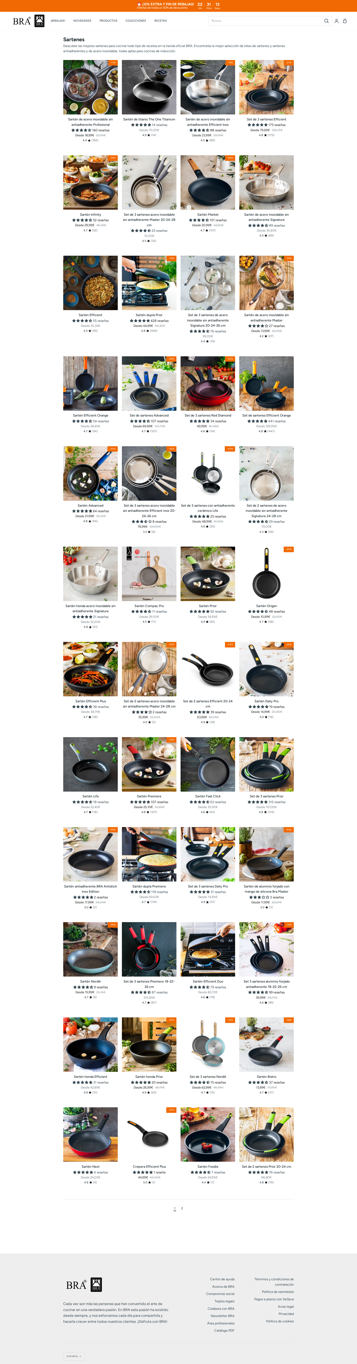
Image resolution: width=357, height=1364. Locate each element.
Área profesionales (220, 1323)
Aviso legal (286, 1307)
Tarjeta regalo (224, 1301)
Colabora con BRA (221, 1309)
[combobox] (264, 21)
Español (73, 1356)
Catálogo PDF (224, 1330)
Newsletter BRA (222, 1316)
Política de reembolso (278, 1292)
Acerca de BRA (223, 1287)
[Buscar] (326, 21)
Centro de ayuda (222, 1279)
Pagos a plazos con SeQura (274, 1299)
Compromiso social (220, 1294)
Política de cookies (280, 1321)
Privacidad (286, 1314)
